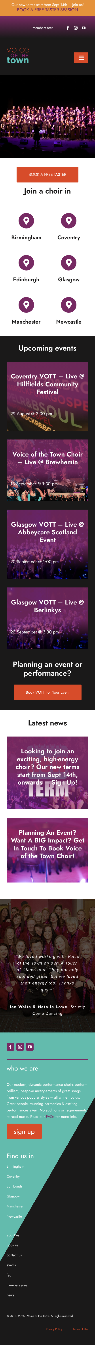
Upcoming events (47, 348)
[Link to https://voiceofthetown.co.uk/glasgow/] (68, 263)
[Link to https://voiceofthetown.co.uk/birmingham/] (26, 220)
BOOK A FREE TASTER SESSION (47, 10)
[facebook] (68, 28)
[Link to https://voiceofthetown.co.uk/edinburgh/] (26, 263)
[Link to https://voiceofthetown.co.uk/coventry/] (68, 220)
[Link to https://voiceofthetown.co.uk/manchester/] (26, 305)
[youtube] (84, 28)
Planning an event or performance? (47, 669)
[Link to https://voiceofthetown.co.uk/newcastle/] (68, 305)
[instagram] (76, 28)
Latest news (47, 723)
